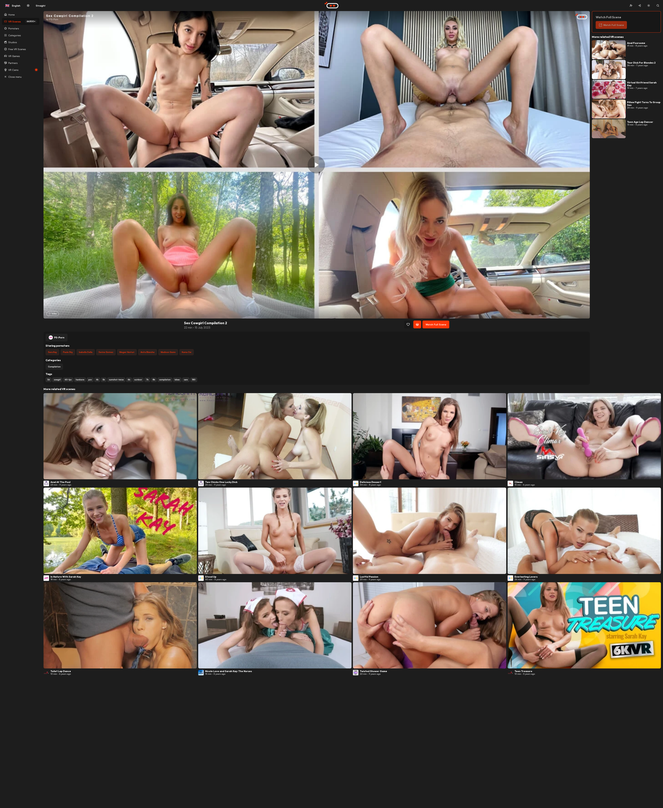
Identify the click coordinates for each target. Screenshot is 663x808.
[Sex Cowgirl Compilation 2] (316, 164)
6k (129, 379)
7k (147, 379)
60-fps (68, 379)
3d (48, 379)
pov (90, 379)
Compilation (54, 366)
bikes (177, 379)
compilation (165, 379)
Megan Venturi (126, 352)
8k (154, 379)
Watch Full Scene (436, 324)
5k (104, 379)
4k (97, 379)
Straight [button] (40, 5)
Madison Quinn (168, 352)
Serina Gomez (106, 352)
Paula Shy (68, 352)
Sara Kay (52, 352)
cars (186, 379)
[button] (631, 5)
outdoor (138, 379)
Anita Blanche (148, 352)
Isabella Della (85, 352)
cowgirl (57, 379)
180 (193, 379)
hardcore (80, 379)
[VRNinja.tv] (579, 17)
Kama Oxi (186, 352)
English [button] (12, 5)
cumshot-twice (116, 379)
